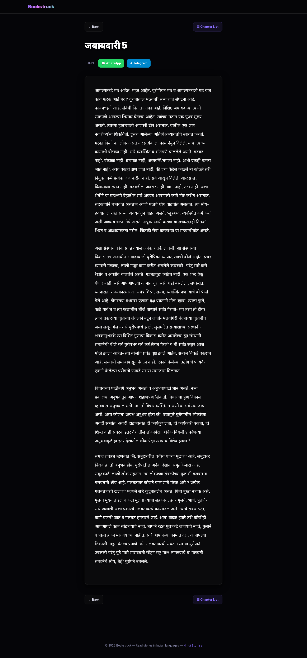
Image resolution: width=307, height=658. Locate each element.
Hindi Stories (193, 645)
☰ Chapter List (207, 26)
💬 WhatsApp (111, 63)
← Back (94, 26)
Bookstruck (41, 6)
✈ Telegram (138, 63)
